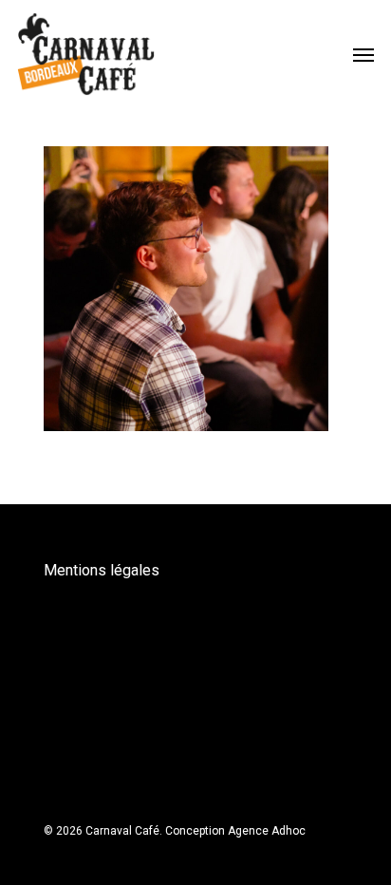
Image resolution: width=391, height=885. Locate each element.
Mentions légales (101, 570)
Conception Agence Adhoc (235, 831)
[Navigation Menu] (363, 54)
